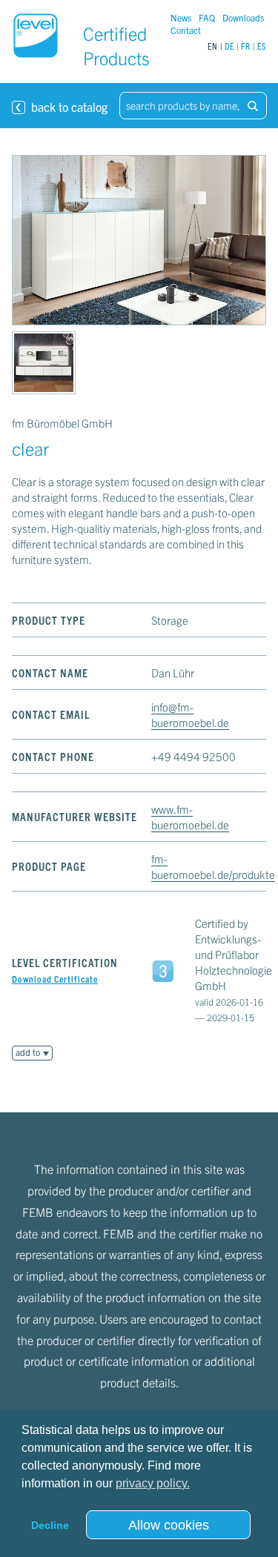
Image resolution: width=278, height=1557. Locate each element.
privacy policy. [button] (153, 1483)
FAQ (207, 17)
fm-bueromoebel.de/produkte (213, 866)
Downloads (243, 17)
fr (246, 45)
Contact (186, 30)
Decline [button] (50, 1525)
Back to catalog (60, 106)
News (181, 17)
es (261, 45)
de (229, 45)
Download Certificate (55, 979)
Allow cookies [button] (168, 1525)
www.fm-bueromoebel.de (190, 816)
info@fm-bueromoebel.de (190, 714)
